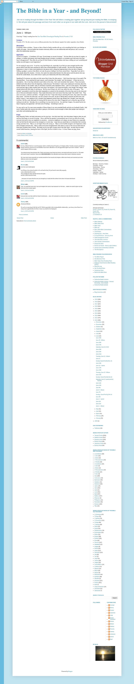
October (98, 326)
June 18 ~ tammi (100, 365)
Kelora (112, 621)
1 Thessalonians (98, 460)
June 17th (98, 368)
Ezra (95, 540)
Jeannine (112, 612)
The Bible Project (99, 257)
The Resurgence (98, 249)
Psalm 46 (112, 209)
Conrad (112, 605)
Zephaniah (97, 590)
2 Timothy (97, 472)
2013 (96, 313)
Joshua (96, 560)
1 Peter (96, 458)
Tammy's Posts (98, 435)
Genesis (96, 542)
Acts (95, 476)
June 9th (98, 387)
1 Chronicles (97, 514)
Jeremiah (96, 552)
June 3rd (98, 401)
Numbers (96, 576)
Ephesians (97, 480)
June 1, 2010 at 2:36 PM (27, 181)
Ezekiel (96, 538)
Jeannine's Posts (98, 443)
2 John (96, 466)
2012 (96, 315)
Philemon (97, 498)
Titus (95, 506)
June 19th (98, 363)
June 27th (98, 344)
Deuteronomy (98, 530)
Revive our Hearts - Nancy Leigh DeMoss (105, 245)
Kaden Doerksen (112, 618)
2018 (96, 301)
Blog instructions (98, 292)
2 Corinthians (98, 464)
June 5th (98, 397)
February (98, 415)
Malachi (96, 568)
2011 (96, 317)
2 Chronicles (97, 520)
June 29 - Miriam (100, 340)
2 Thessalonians (98, 470)
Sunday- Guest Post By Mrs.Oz (104, 377)
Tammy (23, 201)
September (99, 329)
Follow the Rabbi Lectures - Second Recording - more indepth (103, 282)
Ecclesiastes (97, 532)
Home (52, 218)
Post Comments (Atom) (30, 221)
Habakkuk (97, 544)
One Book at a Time (99, 259)
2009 (96, 421)
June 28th (98, 342)
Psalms (96, 582)
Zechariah (97, 588)
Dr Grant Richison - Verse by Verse (103, 235)
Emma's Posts (98, 445)
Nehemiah (97, 574)
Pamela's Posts (98, 439)
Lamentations (98, 564)
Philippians (97, 500)
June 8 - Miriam (100, 390)
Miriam (23, 184)
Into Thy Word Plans (99, 268)
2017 (96, 304)
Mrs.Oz (23, 165)
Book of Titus (96, 213)
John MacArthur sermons (101, 239)
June (97, 336)
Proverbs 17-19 (68, 36)
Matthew (96, 496)
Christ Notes (97, 231)
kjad (111, 639)
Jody (111, 615)
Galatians (97, 482)
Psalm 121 (101, 209)
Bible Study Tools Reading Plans (103, 261)
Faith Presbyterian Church (101, 237)
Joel (95, 556)
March (98, 413)
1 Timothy (97, 462)
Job (95, 554)
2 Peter (96, 468)
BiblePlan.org (98, 266)
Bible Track (97, 225)
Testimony (97, 428)
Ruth (95, 584)
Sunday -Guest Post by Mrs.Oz (104, 394)
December (99, 322)
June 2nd (98, 403)
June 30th (98, 338)
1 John (96, 456)
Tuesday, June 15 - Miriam (103, 372)
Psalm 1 (95, 209)
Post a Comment (23, 214)
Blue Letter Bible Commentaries (102, 229)
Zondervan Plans (99, 270)
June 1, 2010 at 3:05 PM (27, 190)
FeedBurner (109, 122)
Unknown (112, 634)
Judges (96, 562)
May (97, 409)
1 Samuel (97, 518)
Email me (95, 130)
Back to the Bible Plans (100, 272)
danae (112, 636)
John (95, 488)
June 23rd (98, 354)
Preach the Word (98, 243)
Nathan (112, 626)
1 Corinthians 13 (97, 214)
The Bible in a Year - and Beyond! (58, 10)
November (99, 324)
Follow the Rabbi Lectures (101, 279)
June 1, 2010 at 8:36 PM (27, 211)
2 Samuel (97, 524)
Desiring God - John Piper (101, 233)
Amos (96, 526)
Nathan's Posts (98, 437)
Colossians (97, 478)
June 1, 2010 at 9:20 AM (27, 161)
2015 (96, 308)
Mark (95, 494)
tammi (22, 143)
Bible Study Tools (99, 223)
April (97, 411)
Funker (112, 610)
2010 (96, 320)
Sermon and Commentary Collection (104, 247)
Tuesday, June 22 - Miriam (103, 356)
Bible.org (96, 227)
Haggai (96, 546)
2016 (96, 306)
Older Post (84, 218)
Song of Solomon (99, 586)
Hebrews (96, 484)
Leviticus (96, 566)
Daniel (96, 528)
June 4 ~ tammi (100, 399)
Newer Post (20, 218)
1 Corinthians (98, 454)
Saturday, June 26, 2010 (102, 347)
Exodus (96, 536)
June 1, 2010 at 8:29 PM (27, 198)
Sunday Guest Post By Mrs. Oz (104, 361)
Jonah (96, 558)
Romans (96, 504)
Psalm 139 (96, 211)
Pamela (112, 629)
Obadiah (96, 578)
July (97, 333)
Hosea (96, 548)
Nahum (96, 572)
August (98, 331)
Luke (95, 492)
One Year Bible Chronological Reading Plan (49, 36)
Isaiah (96, 550)
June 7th (98, 392)
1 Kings (96, 516)
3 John (96, 474)
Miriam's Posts (24, 135)
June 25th (98, 349)
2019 (96, 299)
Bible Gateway (98, 221)
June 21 (98, 358)
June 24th (98, 351)
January (98, 418)
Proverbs (31, 135)
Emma (112, 607)
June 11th (98, 383)
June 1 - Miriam (100, 406)
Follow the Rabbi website (101, 285)
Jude (95, 490)
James (96, 486)
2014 (96, 311)
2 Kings (96, 522)
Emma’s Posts (98, 441)
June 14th (98, 374)
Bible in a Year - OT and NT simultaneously (104, 137)
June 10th (98, 385)
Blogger (70, 671)
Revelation (97, 502)
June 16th (98, 370)
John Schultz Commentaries (101, 241)
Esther (96, 534)
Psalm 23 (106, 209)
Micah (96, 570)
